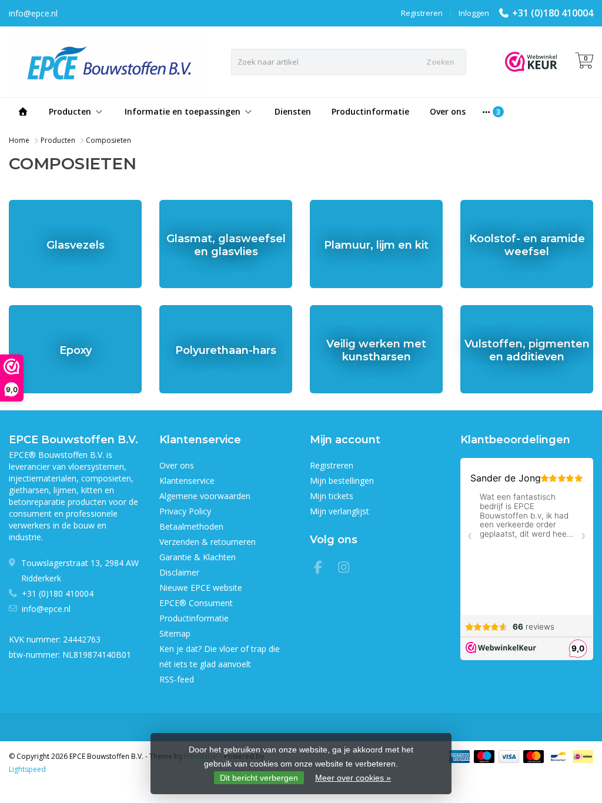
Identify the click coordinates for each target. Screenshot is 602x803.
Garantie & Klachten (197, 557)
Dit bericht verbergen (259, 777)
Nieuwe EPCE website (200, 587)
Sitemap (174, 633)
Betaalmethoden (191, 526)
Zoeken (440, 61)
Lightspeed (27, 769)
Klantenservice (187, 480)
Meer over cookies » (353, 777)
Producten (70, 111)
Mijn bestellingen (342, 480)
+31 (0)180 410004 (552, 12)
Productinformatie (370, 111)
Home (19, 140)
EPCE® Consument (196, 602)
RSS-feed (176, 679)
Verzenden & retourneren (207, 541)
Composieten (108, 140)
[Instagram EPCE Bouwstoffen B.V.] (347, 568)
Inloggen (474, 13)
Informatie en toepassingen (182, 111)
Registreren (422, 13)
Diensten (293, 111)
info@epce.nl (46, 608)
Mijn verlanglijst (339, 511)
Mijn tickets (331, 495)
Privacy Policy (185, 511)
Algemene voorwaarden (204, 495)
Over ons (448, 111)
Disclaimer (179, 572)
